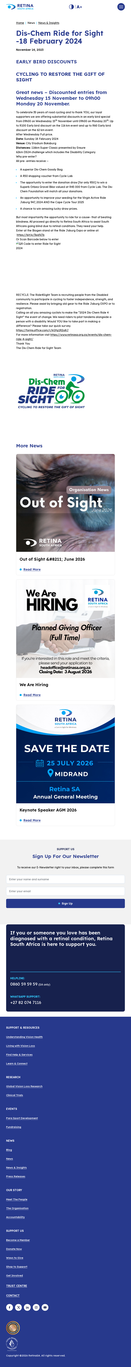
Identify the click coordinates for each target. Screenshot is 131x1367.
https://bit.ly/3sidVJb (31, 235)
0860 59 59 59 (23, 984)
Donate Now (14, 1249)
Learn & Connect (16, 1063)
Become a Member (18, 1240)
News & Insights (48, 23)
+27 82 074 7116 (25, 1003)
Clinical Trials (14, 1095)
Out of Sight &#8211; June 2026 (52, 559)
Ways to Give (14, 1257)
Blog (9, 1149)
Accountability (15, 1217)
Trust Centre (16, 1285)
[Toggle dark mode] (71, 6)
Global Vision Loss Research (24, 1086)
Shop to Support (16, 1266)
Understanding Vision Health (24, 1036)
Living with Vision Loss (20, 1045)
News (9, 1158)
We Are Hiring (34, 684)
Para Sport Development (22, 1118)
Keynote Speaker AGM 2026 (48, 810)
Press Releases (15, 1176)
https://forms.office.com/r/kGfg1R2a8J (42, 330)
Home (20, 23)
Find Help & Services (19, 1054)
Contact (13, 1295)
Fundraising (13, 1127)
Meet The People (16, 1199)
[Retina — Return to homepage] (19, 7)
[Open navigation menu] (121, 7)
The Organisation (17, 1208)
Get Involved (14, 1275)
